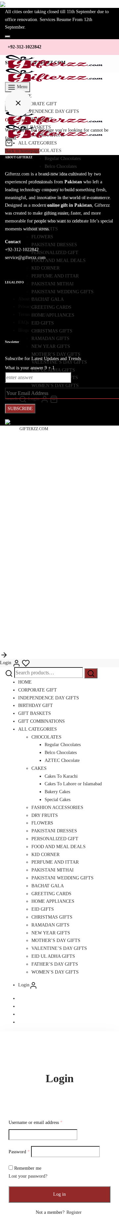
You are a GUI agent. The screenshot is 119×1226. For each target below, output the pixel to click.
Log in (59, 1194)
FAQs (23, 322)
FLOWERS (42, 823)
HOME (25, 682)
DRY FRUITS (44, 815)
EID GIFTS (42, 909)
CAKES (39, 768)
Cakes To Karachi (61, 776)
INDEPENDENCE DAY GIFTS (48, 697)
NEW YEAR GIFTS (50, 932)
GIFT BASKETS (34, 713)
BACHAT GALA (47, 885)
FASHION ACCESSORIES (57, 807)
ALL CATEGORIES (37, 729)
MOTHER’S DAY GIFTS (55, 940)
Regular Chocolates (63, 744)
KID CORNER (45, 854)
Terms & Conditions (37, 314)
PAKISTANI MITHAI (52, 870)
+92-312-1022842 (24, 46)
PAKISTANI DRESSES (54, 830)
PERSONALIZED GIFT (54, 838)
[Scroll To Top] (4, 654)
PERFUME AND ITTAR (55, 862)
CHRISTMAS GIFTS (51, 917)
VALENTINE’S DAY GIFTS (59, 948)
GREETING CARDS (51, 893)
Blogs (23, 330)
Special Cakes (57, 799)
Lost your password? (28, 1176)
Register (74, 1212)
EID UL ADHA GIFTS (53, 956)
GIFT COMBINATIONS (41, 721)
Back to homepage (22, 150)
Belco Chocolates (61, 752)
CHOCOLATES (46, 737)
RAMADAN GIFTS (50, 925)
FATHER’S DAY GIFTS (54, 964)
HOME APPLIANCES (52, 901)
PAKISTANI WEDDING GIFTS (62, 877)
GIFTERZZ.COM (34, 429)
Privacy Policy (32, 306)
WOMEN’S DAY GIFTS (55, 972)
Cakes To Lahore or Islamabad (73, 783)
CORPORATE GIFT (37, 690)
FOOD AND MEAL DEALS (58, 846)
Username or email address (35, 1122)
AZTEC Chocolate (62, 760)
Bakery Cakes (57, 791)
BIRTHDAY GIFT (35, 705)
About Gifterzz (32, 299)
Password (19, 1151)
